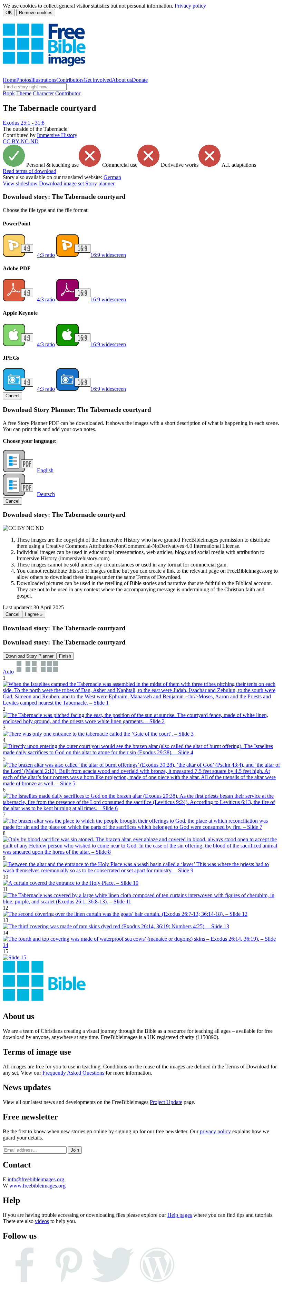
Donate (140, 80)
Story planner (100, 183)
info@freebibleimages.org (36, 1179)
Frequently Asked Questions (73, 1073)
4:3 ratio (46, 255)
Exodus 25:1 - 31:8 (24, 123)
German (112, 177)
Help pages (179, 1215)
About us (122, 80)
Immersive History (57, 135)
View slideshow (20, 183)
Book (9, 93)
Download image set (61, 183)
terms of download (29, 171)
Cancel (12, 395)
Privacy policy (190, 6)
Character (43, 93)
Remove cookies (35, 12)
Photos (23, 80)
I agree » (33, 614)
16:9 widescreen (108, 255)
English (45, 470)
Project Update (166, 1102)
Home (9, 80)
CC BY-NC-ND (21, 141)
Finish (65, 656)
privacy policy (215, 1131)
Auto (8, 672)
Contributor (67, 93)
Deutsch (46, 494)
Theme (23, 93)
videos (42, 1221)
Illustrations (43, 80)
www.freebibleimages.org (37, 1186)
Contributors (70, 80)
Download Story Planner (29, 656)
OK (9, 12)
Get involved (98, 80)
